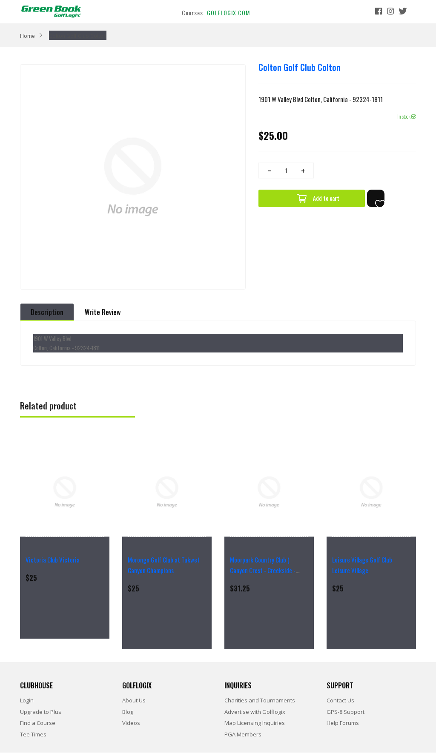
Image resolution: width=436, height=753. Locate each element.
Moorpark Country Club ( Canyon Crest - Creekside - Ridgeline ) (262, 570)
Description (47, 312)
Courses (192, 12)
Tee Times (33, 734)
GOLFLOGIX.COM (228, 12)
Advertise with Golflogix (254, 712)
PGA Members (242, 734)
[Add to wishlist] (375, 198)
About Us (134, 700)
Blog (127, 712)
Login (27, 700)
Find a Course (37, 723)
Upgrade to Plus (40, 712)
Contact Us (340, 700)
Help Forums (343, 723)
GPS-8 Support (345, 712)
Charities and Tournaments (259, 700)
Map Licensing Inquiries (254, 723)
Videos (131, 723)
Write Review (102, 312)
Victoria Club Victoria (53, 559)
